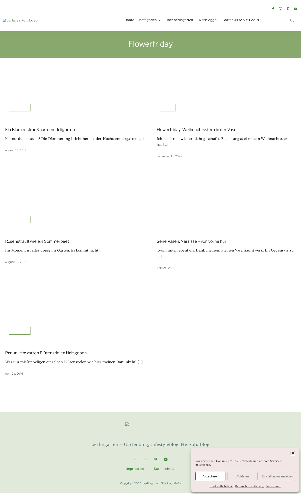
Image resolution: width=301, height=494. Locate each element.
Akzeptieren (210, 476)
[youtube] (295, 8)
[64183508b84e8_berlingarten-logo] (150, 424)
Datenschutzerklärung (249, 486)
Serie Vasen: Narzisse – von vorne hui (191, 241)
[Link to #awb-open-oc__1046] (292, 20)
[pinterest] (288, 8)
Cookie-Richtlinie (221, 486)
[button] (293, 453)
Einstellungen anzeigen (277, 476)
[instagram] (280, 8)
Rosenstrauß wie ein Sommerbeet (37, 241)
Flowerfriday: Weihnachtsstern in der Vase (196, 129)
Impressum (273, 486)
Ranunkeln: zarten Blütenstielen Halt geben (46, 352)
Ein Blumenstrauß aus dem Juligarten (40, 129)
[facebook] (273, 8)
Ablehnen (242, 476)
